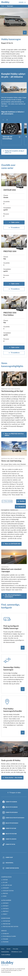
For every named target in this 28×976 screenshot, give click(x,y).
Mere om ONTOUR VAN (12, 544)
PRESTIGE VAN (6, 923)
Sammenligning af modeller (9, 936)
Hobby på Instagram (12, 812)
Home (2, 6)
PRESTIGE (5, 893)
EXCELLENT (6, 888)
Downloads (5, 941)
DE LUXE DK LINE (7, 885)
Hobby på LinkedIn (11, 839)
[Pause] (25, 33)
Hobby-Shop (9, 857)
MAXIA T (5, 914)
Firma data (15, 948)
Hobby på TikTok (10, 844)
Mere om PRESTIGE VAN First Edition (14, 434)
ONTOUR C (6, 903)
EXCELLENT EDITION (8, 890)
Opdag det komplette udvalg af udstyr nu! (14, 151)
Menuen (21, 2)
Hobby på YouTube (11, 828)
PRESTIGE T (6, 911)
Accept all (21, 506)
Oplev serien (17, 222)
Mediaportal (9, 862)
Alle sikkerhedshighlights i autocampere (13, 596)
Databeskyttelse (5, 951)
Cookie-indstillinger (5, 954)
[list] (14, 134)
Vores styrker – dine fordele (13, 777)
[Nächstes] (7, 120)
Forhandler (5, 939)
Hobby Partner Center (12, 868)
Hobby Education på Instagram (15, 817)
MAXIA (4, 896)
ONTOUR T (6, 905)
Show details (8, 501)
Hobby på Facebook (11, 801)
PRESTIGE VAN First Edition (10, 926)
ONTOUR (5, 879)
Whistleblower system (16, 951)
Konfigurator (6, 933)
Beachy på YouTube (11, 833)
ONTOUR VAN (6, 921)
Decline (22, 501)
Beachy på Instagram (12, 823)
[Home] (5, 2)
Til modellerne (17, 227)
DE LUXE (5, 882)
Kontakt (8, 948)
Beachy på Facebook (12, 807)
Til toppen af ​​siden (15, 792)
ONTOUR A (6, 908)
